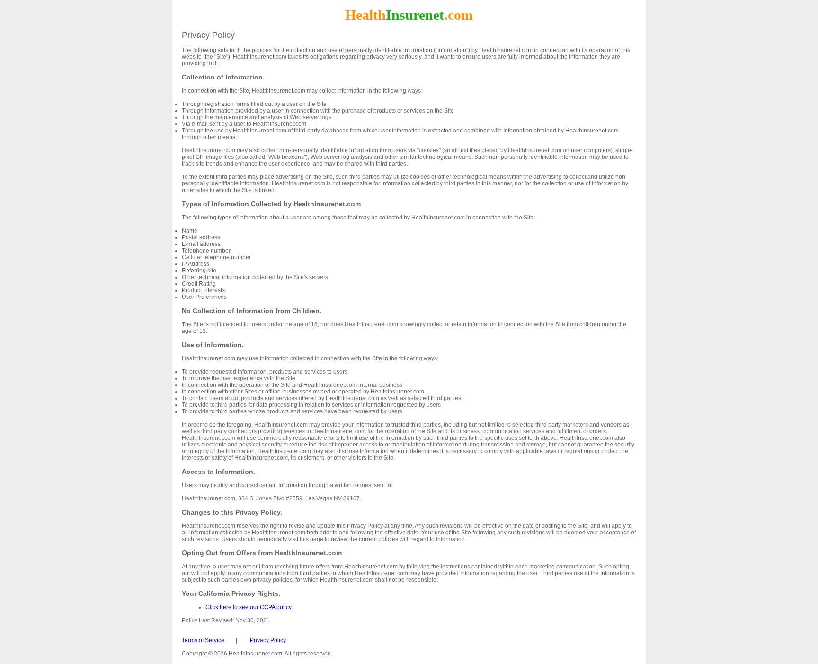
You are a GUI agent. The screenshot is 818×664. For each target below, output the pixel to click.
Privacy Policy (268, 640)
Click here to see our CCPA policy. (249, 607)
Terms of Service (203, 640)
